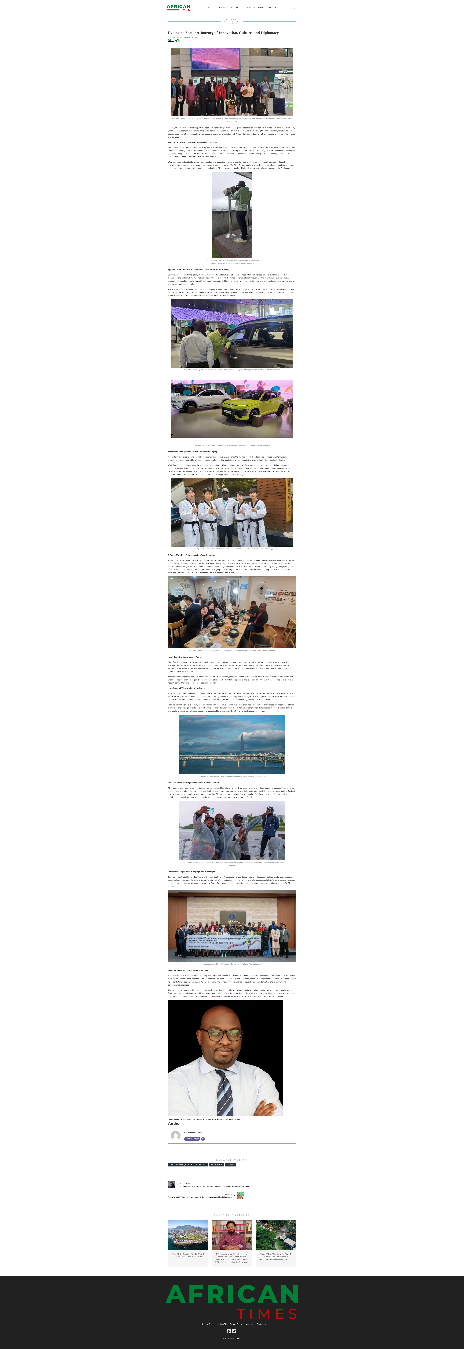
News (210, 8)
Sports (261, 8)
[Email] (203, 1139)
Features (231, 20)
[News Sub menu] (215, 8)
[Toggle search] (293, 7)
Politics (272, 8)
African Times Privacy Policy (230, 1324)
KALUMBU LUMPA (174, 37)
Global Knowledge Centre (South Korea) (188, 1164)
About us (249, 1324)
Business (223, 8)
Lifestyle (236, 8)
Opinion (251, 8)
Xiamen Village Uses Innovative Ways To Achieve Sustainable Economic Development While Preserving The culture (275, 1257)
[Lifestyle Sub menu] (243, 8)
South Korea (216, 1164)
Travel (232, 23)
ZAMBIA (230, 1164)
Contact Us (261, 1324)
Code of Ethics (208, 1324)
